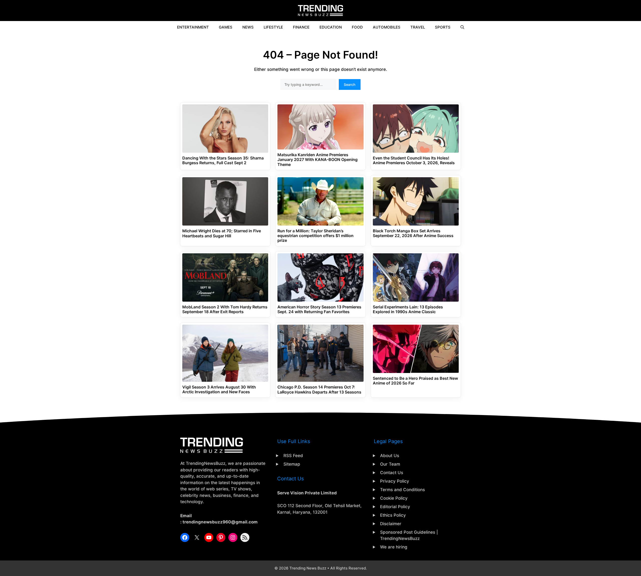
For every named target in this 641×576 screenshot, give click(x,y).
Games (225, 27)
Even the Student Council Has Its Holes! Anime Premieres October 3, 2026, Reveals (414, 160)
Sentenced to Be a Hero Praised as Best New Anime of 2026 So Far (415, 381)
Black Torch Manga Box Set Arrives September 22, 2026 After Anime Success (413, 233)
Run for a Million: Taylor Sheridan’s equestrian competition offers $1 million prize (315, 236)
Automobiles (386, 27)
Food (357, 27)
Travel (417, 27)
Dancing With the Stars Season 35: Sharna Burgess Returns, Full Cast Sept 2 (223, 160)
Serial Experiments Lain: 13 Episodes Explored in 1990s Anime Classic (408, 309)
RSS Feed (293, 455)
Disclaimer (390, 523)
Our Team (390, 464)
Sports (442, 27)
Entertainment (193, 27)
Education (330, 27)
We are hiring (393, 546)
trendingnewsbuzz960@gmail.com (220, 521)
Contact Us (391, 472)
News (248, 27)
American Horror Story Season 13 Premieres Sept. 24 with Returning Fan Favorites (319, 309)
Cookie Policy (394, 498)
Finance (301, 27)
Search (349, 84)
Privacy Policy (394, 481)
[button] (462, 27)
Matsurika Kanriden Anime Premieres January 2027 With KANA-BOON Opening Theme (317, 159)
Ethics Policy (393, 515)
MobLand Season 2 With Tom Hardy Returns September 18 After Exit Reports (224, 309)
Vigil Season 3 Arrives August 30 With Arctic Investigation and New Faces (219, 389)
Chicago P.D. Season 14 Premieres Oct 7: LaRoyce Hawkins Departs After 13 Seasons (319, 389)
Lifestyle (273, 27)
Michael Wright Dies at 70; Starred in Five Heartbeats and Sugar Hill (221, 233)
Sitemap (291, 464)
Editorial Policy (395, 506)
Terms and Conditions (402, 489)
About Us (389, 455)
